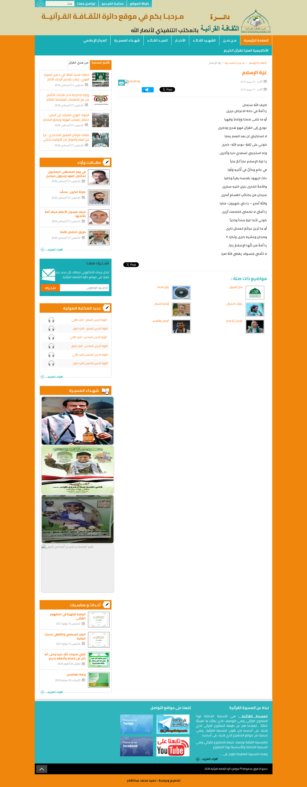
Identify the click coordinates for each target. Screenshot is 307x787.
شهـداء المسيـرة (127, 40)
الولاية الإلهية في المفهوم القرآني (68, 616)
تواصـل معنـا (86, 3)
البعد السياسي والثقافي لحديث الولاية (65, 636)
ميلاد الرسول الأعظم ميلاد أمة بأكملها (65, 214)
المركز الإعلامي (95, 40)
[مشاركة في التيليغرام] (148, 91)
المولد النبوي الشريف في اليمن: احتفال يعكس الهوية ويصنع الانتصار (66, 117)
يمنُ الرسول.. (235, 287)
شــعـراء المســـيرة (235, 62)
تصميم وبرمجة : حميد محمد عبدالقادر (153, 780)
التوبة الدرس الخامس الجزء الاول (90, 363)
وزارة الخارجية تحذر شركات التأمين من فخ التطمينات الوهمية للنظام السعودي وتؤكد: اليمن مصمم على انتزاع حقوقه (66, 102)
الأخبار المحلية (101, 62)
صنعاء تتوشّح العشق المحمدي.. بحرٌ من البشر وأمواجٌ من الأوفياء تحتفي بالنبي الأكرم (66, 139)
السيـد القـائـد (157, 40)
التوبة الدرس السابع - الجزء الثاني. (90, 319)
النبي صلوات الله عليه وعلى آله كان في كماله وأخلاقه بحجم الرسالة (65, 658)
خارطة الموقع (139, 3)
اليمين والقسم (161, 320)
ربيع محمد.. (162, 287)
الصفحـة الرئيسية (258, 62)
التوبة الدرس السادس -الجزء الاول (89, 346)
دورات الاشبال (234, 303)
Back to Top (41, 769)
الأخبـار (180, 40)
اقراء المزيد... (54, 249)
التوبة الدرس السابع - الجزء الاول (90, 328)
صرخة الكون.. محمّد (73, 192)
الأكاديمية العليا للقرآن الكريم (246, 50)
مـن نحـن (229, 40)
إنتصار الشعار (162, 303)
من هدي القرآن (78, 62)
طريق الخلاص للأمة (73, 232)
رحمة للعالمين (76, 674)
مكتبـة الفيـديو (113, 3)
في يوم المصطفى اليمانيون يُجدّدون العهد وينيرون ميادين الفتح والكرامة (66, 176)
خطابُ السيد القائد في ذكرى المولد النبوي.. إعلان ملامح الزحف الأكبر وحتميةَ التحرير (66, 79)
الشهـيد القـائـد (204, 40)
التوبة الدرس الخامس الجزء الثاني (90, 354)
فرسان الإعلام (234, 320)
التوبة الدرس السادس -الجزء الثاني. (89, 337)
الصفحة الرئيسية (256, 40)
